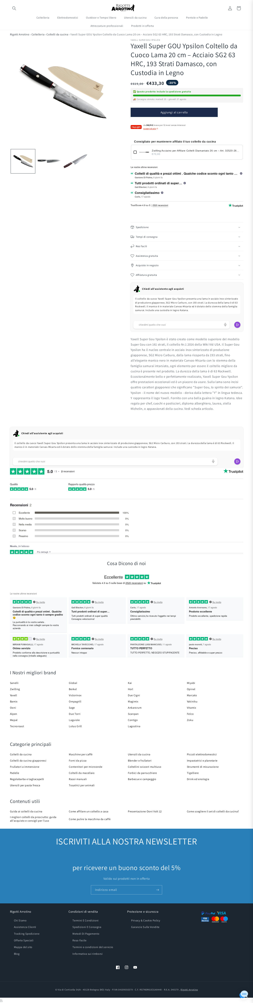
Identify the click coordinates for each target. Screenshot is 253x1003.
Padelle (14, 773)
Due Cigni (134, 695)
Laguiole (74, 720)
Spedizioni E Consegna (86, 927)
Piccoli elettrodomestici (202, 754)
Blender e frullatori (140, 760)
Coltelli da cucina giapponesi (28, 760)
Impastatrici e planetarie (202, 760)
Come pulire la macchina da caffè (89, 819)
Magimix (133, 701)
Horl (130, 689)
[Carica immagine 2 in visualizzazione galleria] (49, 161)
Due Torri (74, 714)
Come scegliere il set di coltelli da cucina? (213, 811)
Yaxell (13, 695)
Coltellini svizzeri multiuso (144, 767)
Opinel (191, 689)
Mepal (14, 720)
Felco (190, 714)
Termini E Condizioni (85, 920)
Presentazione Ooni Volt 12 (145, 811)
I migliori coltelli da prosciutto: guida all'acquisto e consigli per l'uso (33, 818)
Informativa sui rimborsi (87, 954)
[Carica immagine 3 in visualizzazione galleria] (75, 161)
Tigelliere (193, 773)
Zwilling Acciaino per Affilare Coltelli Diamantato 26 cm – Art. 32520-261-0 (196, 150)
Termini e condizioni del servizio (92, 947)
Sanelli (14, 683)
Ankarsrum (134, 707)
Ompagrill (75, 701)
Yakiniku (192, 701)
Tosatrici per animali (82, 785)
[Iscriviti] (157, 889)
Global (73, 683)
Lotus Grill (75, 726)
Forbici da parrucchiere (142, 773)
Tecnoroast (17, 726)
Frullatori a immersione (24, 767)
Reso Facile (79, 940)
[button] (14, 8)
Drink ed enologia (198, 779)
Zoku (190, 720)
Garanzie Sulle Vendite (145, 927)
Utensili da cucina (139, 754)
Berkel (73, 689)
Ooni (13, 707)
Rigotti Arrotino (19, 34)
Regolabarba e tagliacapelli (27, 779)
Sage (72, 707)
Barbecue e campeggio (142, 779)
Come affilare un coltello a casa (88, 811)
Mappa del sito (23, 947)
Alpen (13, 714)
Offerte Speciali (24, 940)
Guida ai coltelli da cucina (26, 811)
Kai (130, 683)
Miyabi (191, 683)
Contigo (133, 720)
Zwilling (15, 689)
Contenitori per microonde (85, 767)
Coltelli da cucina (57, 34)
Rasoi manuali (78, 779)
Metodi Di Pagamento (85, 934)
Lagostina (134, 726)
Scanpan (133, 714)
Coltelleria (38, 34)
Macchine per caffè (80, 754)
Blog (17, 954)
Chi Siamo (20, 920)
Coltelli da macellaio (82, 773)
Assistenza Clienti (25, 927)
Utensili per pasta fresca (25, 785)
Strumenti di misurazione (203, 767)
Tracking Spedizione (27, 934)
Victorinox (75, 695)
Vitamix (191, 707)
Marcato (192, 695)
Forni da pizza (78, 760)
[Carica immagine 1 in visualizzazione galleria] (23, 161)
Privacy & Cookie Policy (145, 920)
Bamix (14, 701)
